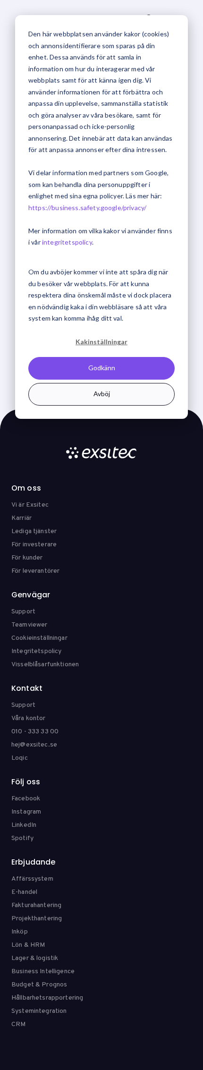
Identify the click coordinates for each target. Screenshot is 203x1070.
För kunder (26, 558)
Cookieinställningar (39, 638)
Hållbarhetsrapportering (47, 998)
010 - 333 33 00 (35, 732)
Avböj (101, 394)
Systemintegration (39, 1011)
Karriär (21, 518)
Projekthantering (36, 919)
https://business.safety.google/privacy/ (87, 208)
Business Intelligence (43, 972)
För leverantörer (35, 571)
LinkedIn (23, 825)
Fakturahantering (36, 905)
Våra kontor (28, 718)
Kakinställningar (101, 342)
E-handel (24, 892)
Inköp (19, 932)
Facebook (25, 799)
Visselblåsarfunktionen (45, 665)
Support (23, 612)
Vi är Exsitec (30, 505)
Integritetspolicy (36, 651)
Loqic (19, 758)
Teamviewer (29, 625)
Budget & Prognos (39, 985)
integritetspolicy (67, 242)
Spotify (22, 838)
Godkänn (101, 368)
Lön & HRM (28, 945)
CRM (18, 1024)
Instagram (26, 812)
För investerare (34, 545)
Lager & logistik (34, 958)
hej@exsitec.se (34, 745)
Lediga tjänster (34, 531)
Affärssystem (32, 879)
